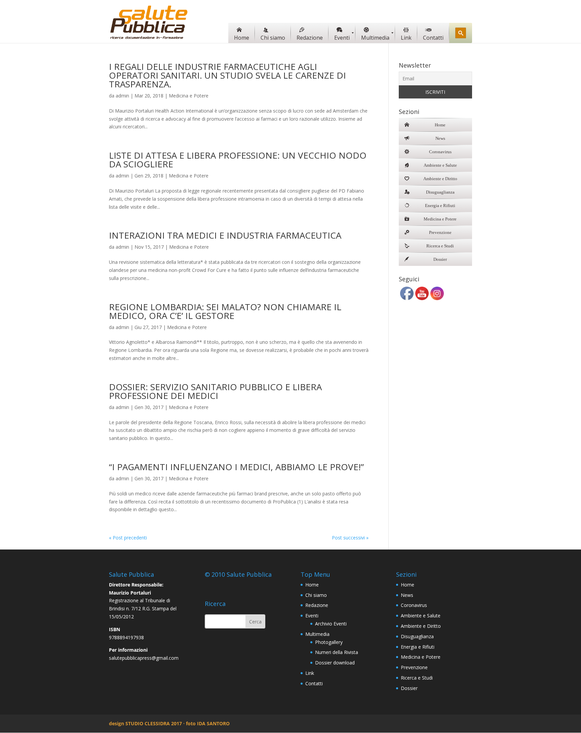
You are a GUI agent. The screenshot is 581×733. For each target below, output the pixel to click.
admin (122, 95)
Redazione (316, 605)
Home (312, 584)
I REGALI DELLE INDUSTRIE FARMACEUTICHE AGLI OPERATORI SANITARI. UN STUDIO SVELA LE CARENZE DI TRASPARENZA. (227, 75)
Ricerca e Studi (417, 678)
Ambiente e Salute (420, 615)
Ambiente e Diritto (421, 626)
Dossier (409, 688)
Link (309, 673)
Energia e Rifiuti (417, 647)
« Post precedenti (128, 537)
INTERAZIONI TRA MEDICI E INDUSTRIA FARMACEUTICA (225, 235)
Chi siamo (316, 595)
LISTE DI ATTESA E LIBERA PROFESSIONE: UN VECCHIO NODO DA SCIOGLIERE (237, 159)
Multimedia (317, 634)
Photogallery (329, 642)
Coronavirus (414, 605)
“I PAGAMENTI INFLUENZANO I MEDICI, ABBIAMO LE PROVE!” (236, 467)
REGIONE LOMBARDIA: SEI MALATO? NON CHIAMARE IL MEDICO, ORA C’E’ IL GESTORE (225, 311)
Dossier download (335, 662)
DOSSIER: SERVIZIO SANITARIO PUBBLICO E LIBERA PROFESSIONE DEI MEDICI (215, 391)
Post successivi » (350, 537)
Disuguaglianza (417, 636)
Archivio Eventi (331, 623)
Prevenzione (414, 667)
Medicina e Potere (188, 95)
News (407, 595)
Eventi (311, 615)
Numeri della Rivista (336, 652)
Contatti (314, 683)
